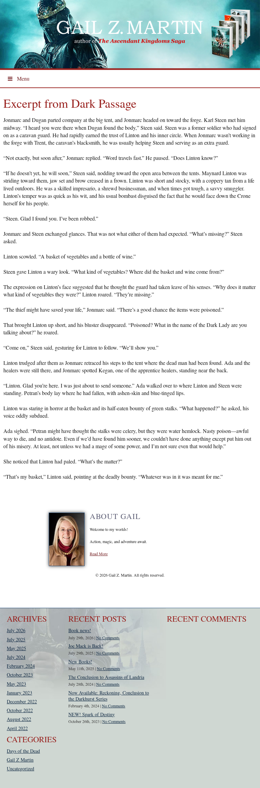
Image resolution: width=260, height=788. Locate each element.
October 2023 (20, 674)
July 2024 (16, 657)
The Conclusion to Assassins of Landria (106, 677)
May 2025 (16, 648)
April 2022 (17, 728)
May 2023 (16, 684)
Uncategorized (20, 768)
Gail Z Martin (20, 759)
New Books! (80, 661)
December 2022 (22, 701)
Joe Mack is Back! (85, 646)
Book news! (79, 630)
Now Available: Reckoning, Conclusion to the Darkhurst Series (108, 695)
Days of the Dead (23, 751)
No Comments (108, 637)
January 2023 (19, 692)
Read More (99, 553)
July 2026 (16, 630)
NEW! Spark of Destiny (91, 714)
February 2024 (21, 666)
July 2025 (16, 639)
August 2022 (19, 719)
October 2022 (20, 710)
